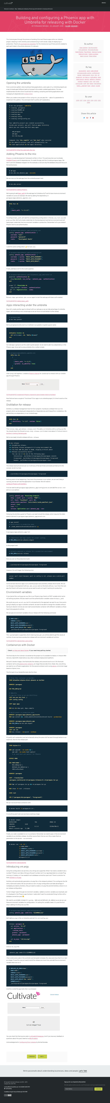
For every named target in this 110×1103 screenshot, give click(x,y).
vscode (98, 86)
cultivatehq (8, 1088)
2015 (88, 100)
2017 (81, 100)
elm (96, 75)
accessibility (82, 71)
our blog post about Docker (20, 650)
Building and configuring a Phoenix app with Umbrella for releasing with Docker (35, 9)
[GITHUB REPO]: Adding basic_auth (17, 301)
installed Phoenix (11, 160)
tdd (88, 84)
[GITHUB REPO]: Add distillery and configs (19, 641)
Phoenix (9, 158)
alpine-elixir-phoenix (26, 664)
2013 (95, 100)
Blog (16, 9)
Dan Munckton (92, 48)
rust (94, 82)
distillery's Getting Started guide (16, 433)
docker (74, 26)
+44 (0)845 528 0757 (24, 1087)
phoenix (97, 79)
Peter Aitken (93, 56)
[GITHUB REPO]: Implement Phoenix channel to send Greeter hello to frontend (30, 395)
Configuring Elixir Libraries (27, 1042)
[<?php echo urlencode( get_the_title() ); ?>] (90, 118)
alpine (54, 666)
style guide (79, 84)
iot (98, 75)
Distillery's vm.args (15, 878)
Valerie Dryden (83, 54)
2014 (91, 100)
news (99, 77)
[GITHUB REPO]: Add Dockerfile (16, 863)
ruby (90, 82)
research (86, 82)
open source (80, 79)
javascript (79, 77)
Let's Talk (83, 1071)
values (93, 86)
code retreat (94, 71)
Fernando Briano (93, 50)
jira (84, 77)
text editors (97, 84)
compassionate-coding (84, 73)
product (80, 82)
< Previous (32, 1056)
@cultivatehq (33, 1038)
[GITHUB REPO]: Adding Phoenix (16, 190)
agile (88, 71)
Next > (42, 1056)
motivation (93, 77)
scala (97, 82)
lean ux (87, 77)
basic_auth (21, 193)
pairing (86, 79)
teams (91, 84)
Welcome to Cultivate (9, 9)
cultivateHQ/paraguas (37, 1036)
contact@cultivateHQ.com (11, 1087)
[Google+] (87, 118)
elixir (67, 26)
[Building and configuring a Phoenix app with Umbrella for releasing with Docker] (84, 118)
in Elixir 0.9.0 (28, 94)
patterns (92, 79)
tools (88, 86)
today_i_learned (82, 86)
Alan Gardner (83, 48)
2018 (77, 100)
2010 (88, 103)
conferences (96, 73)
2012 (99, 100)
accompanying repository (28, 44)
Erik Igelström (83, 50)
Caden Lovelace (93, 54)
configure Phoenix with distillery (16, 484)
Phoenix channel (34, 374)
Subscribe (98, 1089)
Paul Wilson (87, 52)
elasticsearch (86, 75)
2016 (84, 100)
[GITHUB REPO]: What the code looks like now (20, 150)
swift (84, 84)
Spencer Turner (96, 52)
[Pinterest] (93, 118)
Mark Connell (84, 56)
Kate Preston (79, 52)
